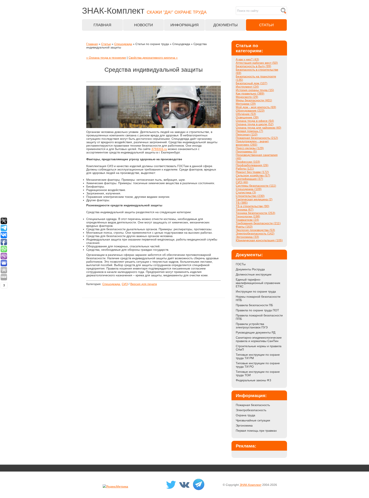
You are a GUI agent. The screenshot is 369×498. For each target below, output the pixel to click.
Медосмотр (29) (247, 97)
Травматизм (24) (247, 219)
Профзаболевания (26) (252, 165)
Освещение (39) (247, 117)
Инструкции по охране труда (256, 291)
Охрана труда (245, 415)
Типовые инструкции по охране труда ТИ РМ (258, 356)
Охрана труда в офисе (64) (255, 120)
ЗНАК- (144, 10)
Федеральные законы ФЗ (253, 380)
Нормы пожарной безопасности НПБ (258, 298)
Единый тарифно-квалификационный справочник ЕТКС (258, 283)
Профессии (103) (248, 161)
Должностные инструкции (253, 274)
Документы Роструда (250, 269)
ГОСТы (241, 264)
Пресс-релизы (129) (250, 148)
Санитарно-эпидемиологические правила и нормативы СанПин (259, 339)
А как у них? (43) (247, 59)
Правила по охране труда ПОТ (257, 310)
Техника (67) (244, 209)
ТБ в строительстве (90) (252, 206)
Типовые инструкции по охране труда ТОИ (258, 373)
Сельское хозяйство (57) (253, 175)
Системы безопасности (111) (256, 185)
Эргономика (244, 425)
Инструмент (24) (247, 86)
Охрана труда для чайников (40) (258, 127)
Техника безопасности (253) (255, 213)
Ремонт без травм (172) (252, 172)
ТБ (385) (242, 202)
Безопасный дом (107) (251, 83)
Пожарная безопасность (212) (257, 138)
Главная (92, 44)
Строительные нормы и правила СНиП (258, 347)
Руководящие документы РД (255, 332)
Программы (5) (246, 151)
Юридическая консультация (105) (259, 240)
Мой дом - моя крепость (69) (256, 107)
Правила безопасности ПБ (254, 305)
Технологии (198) (248, 216)
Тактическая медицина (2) (254, 199)
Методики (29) (246, 103)
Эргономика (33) (247, 237)
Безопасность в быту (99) (253, 66)
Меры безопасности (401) (254, 100)
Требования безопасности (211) (258, 223)
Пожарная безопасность (253, 405)
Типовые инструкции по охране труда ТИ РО (258, 364)
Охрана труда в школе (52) (255, 124)
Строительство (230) (250, 196)
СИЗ (125, 284)
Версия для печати (143, 284)
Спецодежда (123, 44)
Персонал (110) (247, 134)
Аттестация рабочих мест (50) (257, 62)
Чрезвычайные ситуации (253, 420)
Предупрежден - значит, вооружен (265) (252, 143)
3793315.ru (159, 149)
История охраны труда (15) (255, 90)
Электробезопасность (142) (255, 233)
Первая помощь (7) (249, 131)
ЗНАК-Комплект (250, 484)
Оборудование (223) (250, 110)
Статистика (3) (246, 192)
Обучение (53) (246, 114)
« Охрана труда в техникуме (106, 57)
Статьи (106, 44)
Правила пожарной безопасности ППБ (259, 317)
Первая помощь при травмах (256, 430)
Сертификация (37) (249, 179)
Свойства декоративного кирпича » (153, 57)
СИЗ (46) (242, 182)
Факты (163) (244, 226)
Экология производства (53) (255, 230)
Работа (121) (245, 168)
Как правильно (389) (250, 93)
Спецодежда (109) (249, 189)
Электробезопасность (251, 410)
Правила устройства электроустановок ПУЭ (252, 325)
